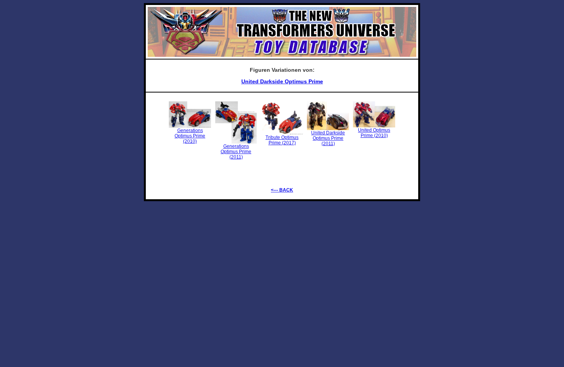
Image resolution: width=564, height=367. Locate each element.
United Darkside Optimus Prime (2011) (328, 138)
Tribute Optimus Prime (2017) (282, 140)
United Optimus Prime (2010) (374, 132)
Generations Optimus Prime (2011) (236, 152)
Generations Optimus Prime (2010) (190, 136)
